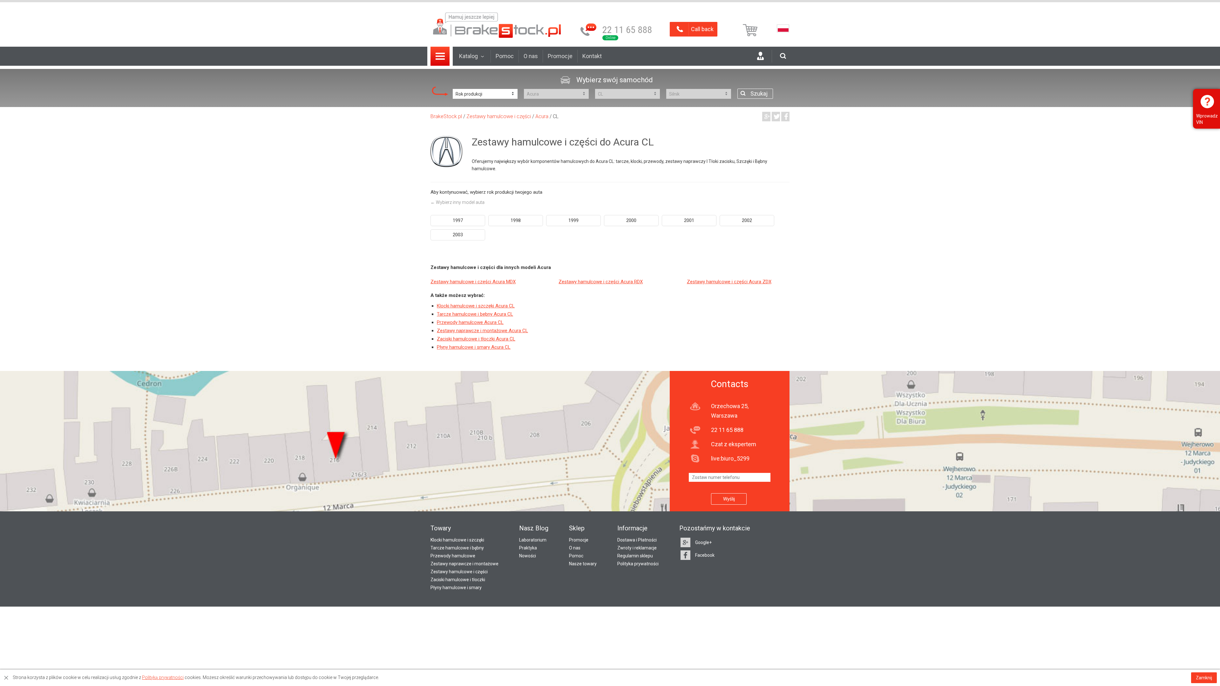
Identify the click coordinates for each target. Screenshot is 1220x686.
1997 (458, 220)
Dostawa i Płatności (637, 539)
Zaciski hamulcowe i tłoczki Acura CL (476, 339)
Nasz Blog (533, 528)
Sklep (577, 528)
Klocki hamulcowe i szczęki (457, 539)
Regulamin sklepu (635, 555)
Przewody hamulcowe (452, 555)
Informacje (632, 528)
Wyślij (729, 499)
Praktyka (528, 547)
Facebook (705, 555)
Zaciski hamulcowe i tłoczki (457, 579)
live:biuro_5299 (730, 458)
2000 (631, 220)
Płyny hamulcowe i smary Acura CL (474, 347)
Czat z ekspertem (733, 444)
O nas (531, 56)
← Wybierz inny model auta (457, 202)
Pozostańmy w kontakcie (714, 528)
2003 (458, 235)
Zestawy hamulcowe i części (498, 116)
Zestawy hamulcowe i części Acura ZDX (729, 282)
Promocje (560, 56)
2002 (747, 220)
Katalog (468, 56)
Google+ (703, 542)
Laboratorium (532, 539)
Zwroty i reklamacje (637, 547)
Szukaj (759, 93)
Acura (541, 116)
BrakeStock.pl (446, 116)
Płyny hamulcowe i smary (456, 587)
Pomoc (505, 56)
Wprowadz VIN (1207, 119)
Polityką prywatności (163, 677)
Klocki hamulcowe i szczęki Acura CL (476, 306)
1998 (516, 220)
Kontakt (592, 56)
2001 (689, 220)
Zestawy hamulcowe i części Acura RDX (601, 282)
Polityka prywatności (638, 563)
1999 (573, 220)
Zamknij (1204, 677)
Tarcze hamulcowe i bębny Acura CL (475, 314)
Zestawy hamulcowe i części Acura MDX (473, 282)
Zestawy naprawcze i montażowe (464, 563)
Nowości (527, 555)
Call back (702, 29)
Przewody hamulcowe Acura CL (470, 322)
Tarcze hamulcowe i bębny (457, 547)
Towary (440, 528)
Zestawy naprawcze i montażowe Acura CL (482, 330)
